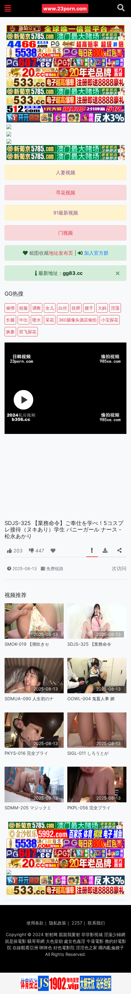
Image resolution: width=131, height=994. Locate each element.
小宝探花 (109, 319)
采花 (49, 319)
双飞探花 (27, 331)
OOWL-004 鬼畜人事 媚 (91, 698)
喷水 (36, 319)
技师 (76, 308)
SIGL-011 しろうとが (87, 753)
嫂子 (89, 308)
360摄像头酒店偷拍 (77, 319)
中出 (23, 319)
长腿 (10, 319)
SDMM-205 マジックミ (28, 807)
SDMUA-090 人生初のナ (29, 698)
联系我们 (96, 922)
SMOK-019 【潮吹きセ (27, 644)
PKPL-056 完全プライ (89, 807)
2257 (77, 922)
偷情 (10, 308)
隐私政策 (57, 922)
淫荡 (115, 308)
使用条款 (35, 922)
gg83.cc (73, 273)
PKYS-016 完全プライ (26, 753)
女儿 (49, 308)
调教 (36, 308)
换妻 (10, 331)
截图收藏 (51, 253)
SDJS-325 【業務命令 (89, 644)
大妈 (102, 308)
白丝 (62, 308)
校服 (23, 308)
